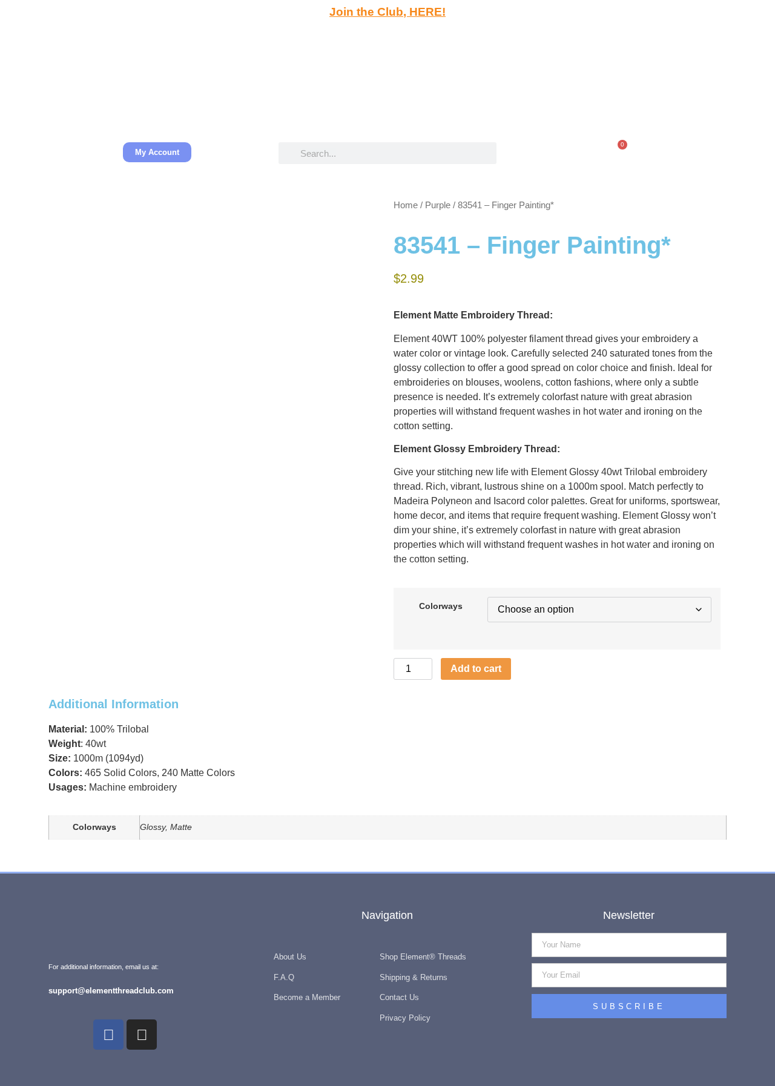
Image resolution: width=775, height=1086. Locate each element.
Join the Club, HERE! (387, 11)
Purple (437, 205)
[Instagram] (142, 1034)
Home (406, 205)
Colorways (441, 606)
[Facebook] (108, 1034)
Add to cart (475, 668)
